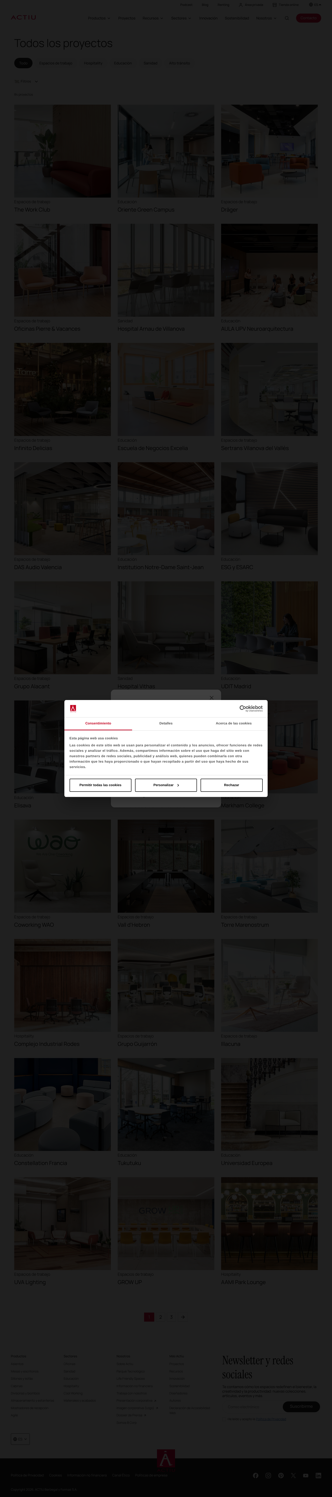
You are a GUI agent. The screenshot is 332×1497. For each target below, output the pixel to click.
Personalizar (163, 785)
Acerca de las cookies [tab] (234, 723)
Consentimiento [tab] (98, 723)
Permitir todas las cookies (100, 785)
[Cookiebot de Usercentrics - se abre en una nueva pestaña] (243, 708)
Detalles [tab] (166, 723)
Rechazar (231, 785)
